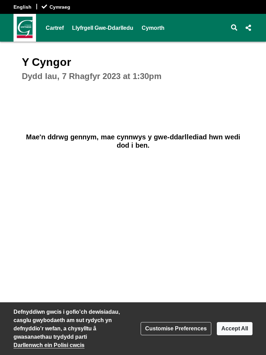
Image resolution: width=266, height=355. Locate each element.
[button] (234, 27)
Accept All (234, 328)
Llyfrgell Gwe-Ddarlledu (102, 28)
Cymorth (153, 28)
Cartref (55, 28)
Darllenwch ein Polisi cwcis (49, 345)
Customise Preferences (176, 328)
